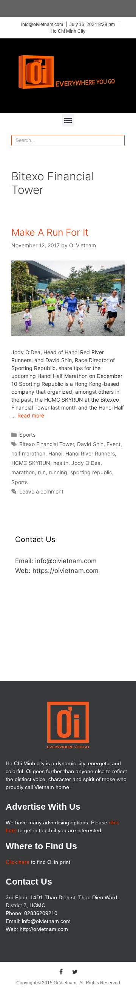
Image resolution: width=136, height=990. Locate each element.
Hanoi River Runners (90, 453)
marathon (23, 472)
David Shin (90, 444)
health (60, 463)
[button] (68, 120)
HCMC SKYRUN (30, 463)
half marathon (28, 453)
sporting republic (91, 472)
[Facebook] (61, 972)
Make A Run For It (49, 232)
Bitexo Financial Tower (46, 444)
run (42, 472)
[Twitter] (75, 972)
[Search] (118, 140)
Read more (30, 415)
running (58, 472)
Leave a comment (41, 491)
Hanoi (55, 453)
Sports (27, 434)
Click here (17, 862)
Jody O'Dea (85, 463)
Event (114, 444)
